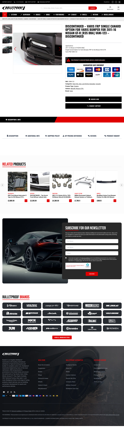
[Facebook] (113, 2)
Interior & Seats (42, 385)
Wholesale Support (99, 371)
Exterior (76, 86)
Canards (26, 19)
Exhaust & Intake (43, 378)
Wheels (40, 382)
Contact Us (97, 365)
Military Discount (71, 385)
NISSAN (73, 88)
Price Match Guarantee (100, 368)
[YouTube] (3, 392)
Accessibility (97, 378)
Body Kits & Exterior (44, 365)
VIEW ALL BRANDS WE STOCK (62, 337)
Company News (70, 382)
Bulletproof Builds (71, 365)
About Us (68, 368)
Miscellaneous (42, 388)
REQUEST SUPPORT (95, 106)
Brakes (40, 371)
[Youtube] (119, 2)
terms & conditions (85, 258)
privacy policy (79, 260)
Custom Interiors (71, 375)
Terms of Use (98, 382)
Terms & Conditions (17, 411)
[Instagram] (116, 2)
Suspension (41, 368)
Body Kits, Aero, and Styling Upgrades (12, 19)
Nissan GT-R (79, 88)
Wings (40, 375)
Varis (71, 91)
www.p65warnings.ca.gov (112, 414)
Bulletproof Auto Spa (72, 388)
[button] (15, 49)
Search (92, 8)
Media (68, 371)
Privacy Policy (98, 375)
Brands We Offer (71, 378)
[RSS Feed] (14, 392)
